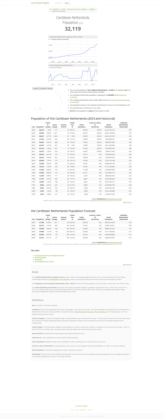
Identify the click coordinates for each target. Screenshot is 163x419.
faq (77, 410)
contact (89, 410)
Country (35, 88)
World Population (40, 257)
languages (83, 410)
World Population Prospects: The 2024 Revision (99, 200)
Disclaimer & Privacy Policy (96, 416)
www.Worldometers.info (114, 199)
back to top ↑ (127, 202)
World (63, 9)
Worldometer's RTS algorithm (60, 279)
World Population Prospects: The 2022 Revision (91, 312)
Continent (43, 88)
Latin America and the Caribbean (77, 9)
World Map (38, 259)
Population (58, 3)
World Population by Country (44, 261)
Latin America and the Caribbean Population (49, 255)
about (73, 410)
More (67, 3)
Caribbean (92, 9)
